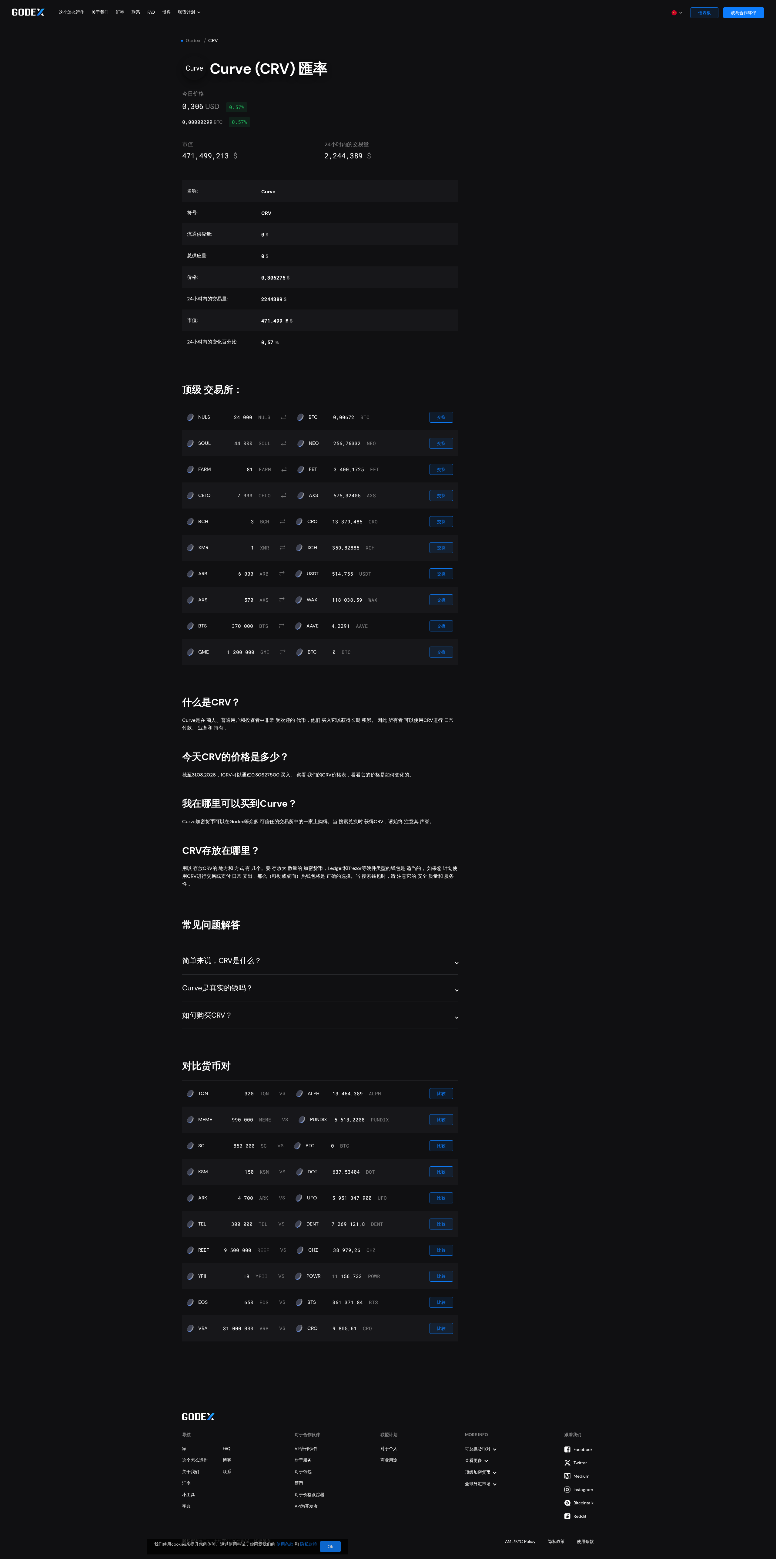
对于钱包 (303, 1471)
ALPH (313, 1093)
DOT (312, 1171)
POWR (313, 1276)
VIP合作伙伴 (306, 1448)
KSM (203, 1171)
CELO (204, 495)
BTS (202, 626)
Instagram (583, 1489)
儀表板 (704, 12)
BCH (203, 521)
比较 (441, 1093)
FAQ (151, 12)
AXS (313, 495)
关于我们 (100, 12)
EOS (203, 1302)
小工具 (188, 1495)
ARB (202, 573)
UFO (312, 1197)
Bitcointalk (584, 1503)
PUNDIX (318, 1119)
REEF (203, 1250)
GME (203, 652)
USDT (313, 573)
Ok (330, 1546)
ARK (202, 1197)
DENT (312, 1224)
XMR (203, 547)
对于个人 (388, 1448)
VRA (203, 1328)
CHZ (313, 1250)
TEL (202, 1224)
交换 (441, 417)
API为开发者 (306, 1506)
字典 (186, 1506)
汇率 (120, 12)
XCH (312, 547)
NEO (314, 443)
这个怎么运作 (71, 12)
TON (203, 1093)
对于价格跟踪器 (309, 1495)
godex (193, 41)
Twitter (580, 1463)
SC (201, 1145)
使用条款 (585, 1541)
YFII (202, 1276)
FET (313, 469)
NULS (204, 417)
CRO (312, 521)
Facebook (583, 1449)
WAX (312, 599)
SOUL (204, 443)
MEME (205, 1119)
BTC (313, 417)
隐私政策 (556, 1541)
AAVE (312, 626)
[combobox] (189, 12)
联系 (136, 12)
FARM (204, 469)
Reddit (580, 1516)
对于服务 (303, 1460)
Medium (582, 1476)
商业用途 (388, 1460)
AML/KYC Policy (520, 1541)
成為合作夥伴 (743, 12)
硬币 (299, 1483)
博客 (166, 12)
